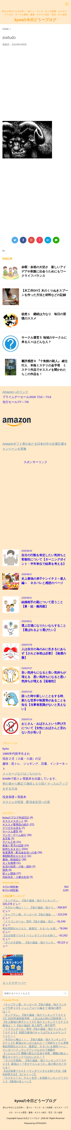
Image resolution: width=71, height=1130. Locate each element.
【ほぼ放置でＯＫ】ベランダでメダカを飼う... (29, 935)
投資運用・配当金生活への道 (19, 852)
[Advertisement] (35, 83)
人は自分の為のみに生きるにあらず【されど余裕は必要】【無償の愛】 (43, 653)
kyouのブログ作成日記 (15, 817)
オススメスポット (13, 821)
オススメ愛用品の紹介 (15, 824)
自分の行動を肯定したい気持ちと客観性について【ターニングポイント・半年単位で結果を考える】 (43, 559)
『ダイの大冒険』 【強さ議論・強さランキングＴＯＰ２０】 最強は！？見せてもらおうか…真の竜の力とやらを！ (34, 1064)
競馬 (5, 870)
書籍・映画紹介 (11, 859)
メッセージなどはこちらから (21, 773)
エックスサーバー (14, 983)
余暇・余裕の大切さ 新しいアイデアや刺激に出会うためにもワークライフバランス (43, 271)
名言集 (6, 838)
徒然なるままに (11, 849)
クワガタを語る (11, 828)
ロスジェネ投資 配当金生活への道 (26, 802)
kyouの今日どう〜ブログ (35, 20)
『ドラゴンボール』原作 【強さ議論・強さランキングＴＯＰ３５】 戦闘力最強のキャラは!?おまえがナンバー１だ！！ (34, 1032)
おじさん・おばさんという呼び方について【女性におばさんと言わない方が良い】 (43, 728)
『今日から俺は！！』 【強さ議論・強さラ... (28, 907)
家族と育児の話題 (13, 845)
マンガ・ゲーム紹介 (14, 835)
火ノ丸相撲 (9, 863)
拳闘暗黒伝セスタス (14, 856)
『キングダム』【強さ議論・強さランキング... (29, 900)
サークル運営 (10, 831)
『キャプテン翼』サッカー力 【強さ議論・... (28, 914)
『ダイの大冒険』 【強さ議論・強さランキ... (28, 942)
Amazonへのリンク (15, 392)
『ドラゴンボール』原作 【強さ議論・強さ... (28, 921)
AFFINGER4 (40, 1123)
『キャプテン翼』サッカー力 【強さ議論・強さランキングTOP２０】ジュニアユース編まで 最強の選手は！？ (34, 1008)
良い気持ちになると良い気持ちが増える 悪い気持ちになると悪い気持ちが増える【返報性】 (43, 677)
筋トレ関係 (9, 873)
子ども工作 (9, 842)
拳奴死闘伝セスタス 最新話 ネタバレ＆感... (29, 928)
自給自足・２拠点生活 (15, 877)
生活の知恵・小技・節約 (17, 866)
